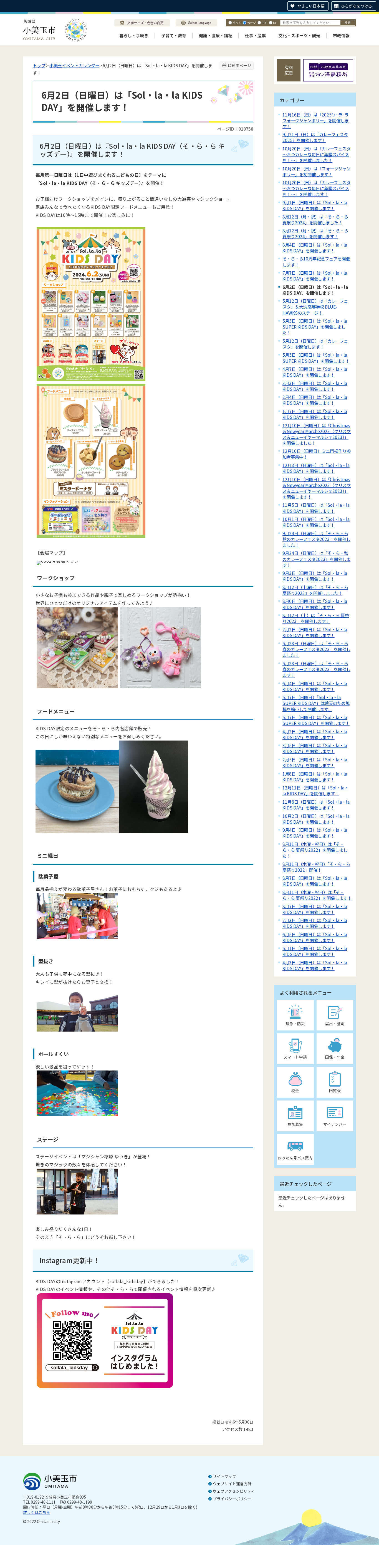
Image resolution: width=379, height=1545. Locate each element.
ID (274, 22)
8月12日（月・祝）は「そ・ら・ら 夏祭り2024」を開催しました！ (315, 219)
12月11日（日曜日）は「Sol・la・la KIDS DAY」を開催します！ (315, 790)
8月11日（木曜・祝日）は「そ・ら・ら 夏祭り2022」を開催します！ (317, 895)
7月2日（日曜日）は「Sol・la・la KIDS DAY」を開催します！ (314, 632)
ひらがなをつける (356, 6)
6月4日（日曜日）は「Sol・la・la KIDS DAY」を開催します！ (314, 686)
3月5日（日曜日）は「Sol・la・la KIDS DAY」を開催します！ (314, 748)
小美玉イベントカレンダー (74, 65)
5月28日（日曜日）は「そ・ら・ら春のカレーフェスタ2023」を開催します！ (316, 669)
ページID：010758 (235, 129)
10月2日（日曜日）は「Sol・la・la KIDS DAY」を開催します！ (316, 819)
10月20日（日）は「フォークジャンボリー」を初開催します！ (316, 171)
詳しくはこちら (36, 1512)
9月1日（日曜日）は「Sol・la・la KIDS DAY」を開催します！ (314, 205)
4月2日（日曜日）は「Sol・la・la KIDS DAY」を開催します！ (314, 734)
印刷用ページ (239, 65)
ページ (251, 22)
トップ (39, 65)
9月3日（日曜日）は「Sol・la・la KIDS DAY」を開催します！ (314, 576)
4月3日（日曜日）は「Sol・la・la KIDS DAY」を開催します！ (314, 965)
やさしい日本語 (310, 6)
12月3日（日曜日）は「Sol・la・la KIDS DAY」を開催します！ (316, 468)
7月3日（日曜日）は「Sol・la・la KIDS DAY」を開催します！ (314, 923)
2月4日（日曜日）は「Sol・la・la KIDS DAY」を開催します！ (314, 400)
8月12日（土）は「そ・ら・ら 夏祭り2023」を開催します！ (315, 618)
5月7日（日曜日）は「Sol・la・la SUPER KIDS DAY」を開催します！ (316, 720)
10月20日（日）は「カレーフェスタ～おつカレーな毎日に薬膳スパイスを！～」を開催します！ (316, 188)
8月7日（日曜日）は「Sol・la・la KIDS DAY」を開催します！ (314, 881)
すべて (237, 22)
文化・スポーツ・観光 (299, 35)
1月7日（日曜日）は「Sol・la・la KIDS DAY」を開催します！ (314, 414)
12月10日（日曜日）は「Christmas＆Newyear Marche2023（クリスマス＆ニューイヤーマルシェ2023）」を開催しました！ (316, 434)
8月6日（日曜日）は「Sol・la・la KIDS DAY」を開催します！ (314, 604)
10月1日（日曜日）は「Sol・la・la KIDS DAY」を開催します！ (316, 522)
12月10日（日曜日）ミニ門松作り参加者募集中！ (316, 454)
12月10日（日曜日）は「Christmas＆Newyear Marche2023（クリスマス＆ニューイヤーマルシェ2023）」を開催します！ (316, 488)
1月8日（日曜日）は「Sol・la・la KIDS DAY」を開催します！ (314, 777)
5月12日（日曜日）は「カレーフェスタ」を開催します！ (315, 344)
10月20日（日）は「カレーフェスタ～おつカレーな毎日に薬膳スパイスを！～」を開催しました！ (316, 154)
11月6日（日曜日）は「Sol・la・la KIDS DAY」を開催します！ (316, 805)
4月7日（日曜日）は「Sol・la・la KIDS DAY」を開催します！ (314, 372)
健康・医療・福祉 (215, 35)
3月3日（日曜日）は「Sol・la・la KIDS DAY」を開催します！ (314, 386)
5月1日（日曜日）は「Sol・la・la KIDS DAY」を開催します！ (314, 951)
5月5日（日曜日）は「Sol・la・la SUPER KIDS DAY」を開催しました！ (314, 327)
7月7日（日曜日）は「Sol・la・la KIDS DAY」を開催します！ (314, 276)
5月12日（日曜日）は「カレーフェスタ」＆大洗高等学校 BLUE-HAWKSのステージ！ (315, 307)
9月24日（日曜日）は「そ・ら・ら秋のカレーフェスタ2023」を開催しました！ (316, 539)
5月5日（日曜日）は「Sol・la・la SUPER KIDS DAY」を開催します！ (316, 358)
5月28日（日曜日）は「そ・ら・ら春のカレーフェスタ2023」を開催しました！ (316, 649)
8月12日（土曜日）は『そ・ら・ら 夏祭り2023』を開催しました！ (315, 590)
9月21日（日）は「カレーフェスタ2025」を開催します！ (315, 137)
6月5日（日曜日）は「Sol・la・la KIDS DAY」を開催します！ (314, 937)
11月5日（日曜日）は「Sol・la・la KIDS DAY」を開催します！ (316, 508)
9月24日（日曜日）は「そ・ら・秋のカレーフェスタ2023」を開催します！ (316, 559)
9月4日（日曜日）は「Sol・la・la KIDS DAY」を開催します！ (314, 833)
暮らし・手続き (133, 35)
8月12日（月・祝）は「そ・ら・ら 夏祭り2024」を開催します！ (315, 233)
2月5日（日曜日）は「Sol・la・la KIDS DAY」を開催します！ (314, 762)
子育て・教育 (173, 35)
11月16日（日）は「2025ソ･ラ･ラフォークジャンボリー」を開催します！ (315, 120)
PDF (264, 22)
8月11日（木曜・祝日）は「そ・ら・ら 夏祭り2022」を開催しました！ (314, 850)
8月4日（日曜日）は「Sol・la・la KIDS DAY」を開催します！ (314, 248)
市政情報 (341, 35)
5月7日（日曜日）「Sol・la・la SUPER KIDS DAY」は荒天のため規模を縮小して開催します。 (316, 703)
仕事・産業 (255, 35)
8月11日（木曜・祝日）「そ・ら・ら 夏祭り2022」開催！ (316, 867)
